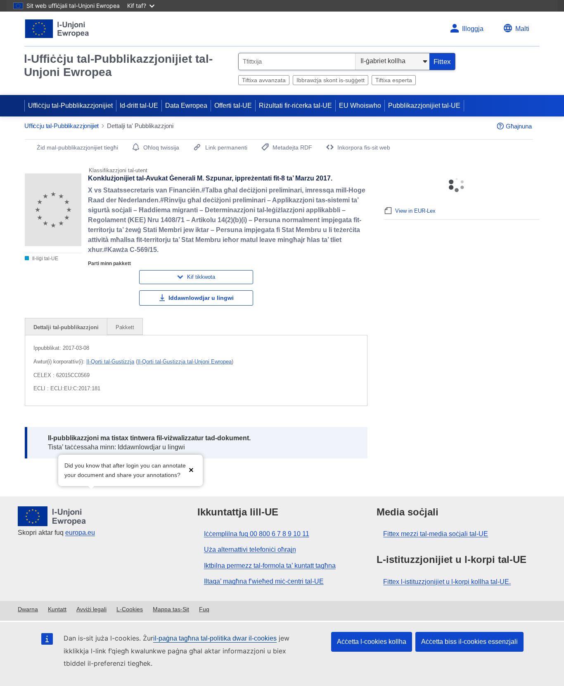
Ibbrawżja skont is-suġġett (330, 80)
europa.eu (80, 532)
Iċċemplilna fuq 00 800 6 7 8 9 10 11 (256, 533)
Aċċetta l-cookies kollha (371, 641)
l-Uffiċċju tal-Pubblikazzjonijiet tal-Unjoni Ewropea (118, 65)
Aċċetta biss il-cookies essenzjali (469, 641)
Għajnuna (519, 126)
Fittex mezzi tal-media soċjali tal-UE (435, 533)
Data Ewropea (186, 105)
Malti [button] (522, 28)
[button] (191, 469)
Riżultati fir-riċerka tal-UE (295, 105)
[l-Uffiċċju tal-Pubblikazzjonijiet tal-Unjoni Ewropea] (57, 28)
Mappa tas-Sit (171, 609)
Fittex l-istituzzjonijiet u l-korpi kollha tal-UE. (447, 581)
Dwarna (28, 609)
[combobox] (297, 61)
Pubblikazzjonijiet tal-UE (424, 105)
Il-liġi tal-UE (44, 258)
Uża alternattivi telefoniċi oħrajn (250, 549)
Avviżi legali (91, 609)
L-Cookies (129, 609)
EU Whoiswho (360, 105)
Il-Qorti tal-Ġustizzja (110, 361)
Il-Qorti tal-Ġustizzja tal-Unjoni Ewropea (184, 361)
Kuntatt (57, 609)
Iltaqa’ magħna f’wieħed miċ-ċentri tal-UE (264, 581)
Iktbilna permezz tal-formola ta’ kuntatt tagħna (270, 565)
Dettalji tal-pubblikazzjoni (66, 327)
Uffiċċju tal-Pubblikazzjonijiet (70, 105)
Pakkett (125, 327)
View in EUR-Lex (415, 211)
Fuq (204, 609)
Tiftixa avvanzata (264, 80)
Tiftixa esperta (393, 80)
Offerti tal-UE (233, 105)
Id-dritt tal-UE (139, 105)
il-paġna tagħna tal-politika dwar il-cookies (215, 638)
